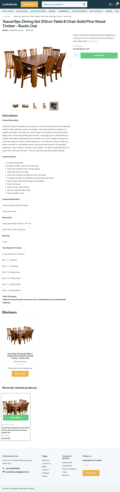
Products (45, 470)
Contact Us (46, 463)
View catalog (28, 4)
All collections (8, 11)
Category (45, 473)
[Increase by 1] (79, 53)
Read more (93, 41)
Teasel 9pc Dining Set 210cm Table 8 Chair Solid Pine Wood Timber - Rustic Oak (15, 430)
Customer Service (66, 457)
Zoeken (84, 4)
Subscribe (91, 473)
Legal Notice (67, 466)
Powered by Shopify (26, 488)
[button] (70, 66)
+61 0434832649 (13, 468)
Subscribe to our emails (92, 460)
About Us (45, 460)
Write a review (20, 374)
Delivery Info (67, 462)
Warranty (65, 475)
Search (44, 476)
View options (15, 417)
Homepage (6, 16)
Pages (45, 456)
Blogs (44, 467)
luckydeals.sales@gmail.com (17, 472)
